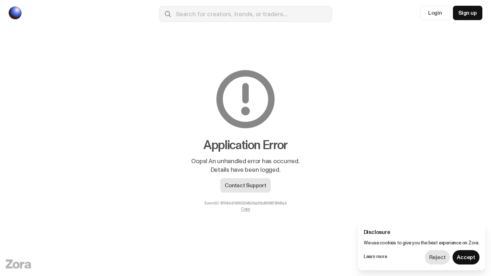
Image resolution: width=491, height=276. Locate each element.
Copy (245, 209)
